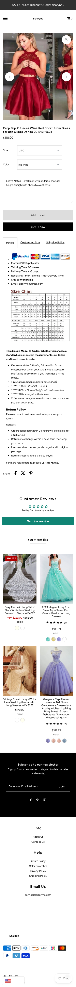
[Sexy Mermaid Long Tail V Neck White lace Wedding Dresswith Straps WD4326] (19, 579)
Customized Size (30, 242)
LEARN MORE (50, 462)
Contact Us (38, 841)
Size (5, 150)
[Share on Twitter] (23, 473)
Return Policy (38, 861)
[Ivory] (17, 628)
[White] (22, 628)
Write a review (38, 521)
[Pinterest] (37, 801)
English (14, 935)
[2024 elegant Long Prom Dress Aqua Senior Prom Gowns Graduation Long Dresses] (56, 579)
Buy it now (38, 226)
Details (10, 242)
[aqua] (48, 639)
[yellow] (53, 639)
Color (6, 164)
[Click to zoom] (66, 39)
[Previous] (9, 76)
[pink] (53, 741)
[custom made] (64, 639)
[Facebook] (31, 801)
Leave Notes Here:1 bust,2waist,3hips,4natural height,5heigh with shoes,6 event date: (33, 182)
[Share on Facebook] (15, 473)
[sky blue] (64, 741)
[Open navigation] (11, 18)
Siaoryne (38, 18)
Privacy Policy (38, 870)
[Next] (66, 76)
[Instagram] (44, 801)
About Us (38, 836)
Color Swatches (38, 866)
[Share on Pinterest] (31, 473)
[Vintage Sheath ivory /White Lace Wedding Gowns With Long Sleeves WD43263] (19, 671)
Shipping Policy (55, 242)
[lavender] (59, 639)
